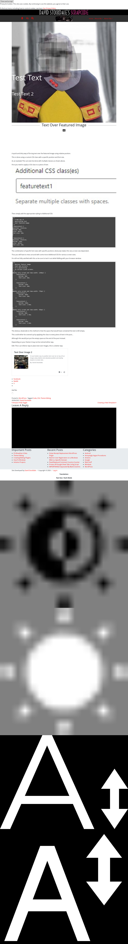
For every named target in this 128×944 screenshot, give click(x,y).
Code (35, 398)
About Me (98, 19)
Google (87, 460)
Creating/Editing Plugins (22, 458)
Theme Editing (46, 398)
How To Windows (20, 460)
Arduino (88, 458)
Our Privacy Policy (49, 8)
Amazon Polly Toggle (19, 403)
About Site (107, 19)
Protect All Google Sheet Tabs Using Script (64, 464)
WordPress (23, 398)
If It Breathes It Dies (20, 453)
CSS (38, 398)
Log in (55, 470)
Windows (88, 464)
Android (88, 453)
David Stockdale (25, 400)
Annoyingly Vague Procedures (95, 455)
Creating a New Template (107, 403)
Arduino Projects (19, 462)
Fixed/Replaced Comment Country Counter (64, 462)
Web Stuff (88, 462)
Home (91, 19)
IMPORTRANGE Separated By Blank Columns (64, 467)
